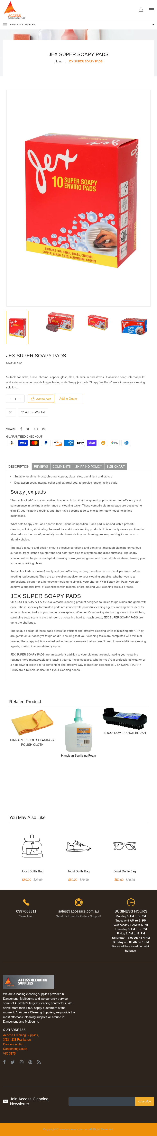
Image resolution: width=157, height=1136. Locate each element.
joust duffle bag (32, 871)
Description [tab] (18, 466)
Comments (62, 466)
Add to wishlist (35, 412)
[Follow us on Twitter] (28, 429)
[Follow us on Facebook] (21, 429)
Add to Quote (68, 398)
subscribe (144, 1101)
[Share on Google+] (36, 429)
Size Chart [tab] (116, 466)
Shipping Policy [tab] (88, 466)
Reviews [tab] (41, 466)
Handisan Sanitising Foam (78, 755)
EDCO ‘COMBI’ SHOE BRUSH (125, 732)
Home (59, 61)
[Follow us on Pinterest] (44, 429)
